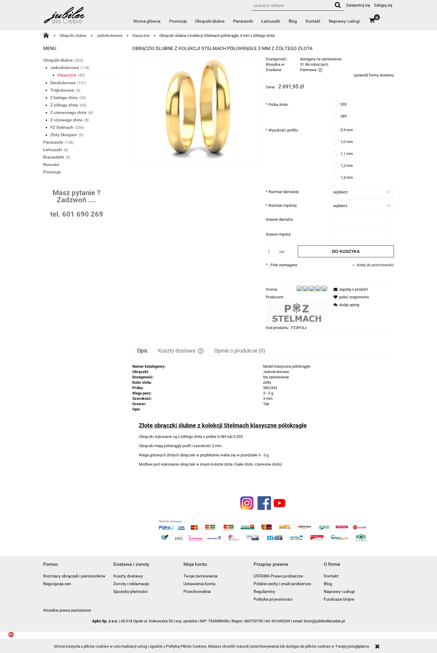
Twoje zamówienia (200, 576)
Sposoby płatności (130, 591)
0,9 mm (346, 130)
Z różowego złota (66, 120)
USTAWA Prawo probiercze (278, 576)
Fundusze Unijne (339, 599)
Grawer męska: (278, 234)
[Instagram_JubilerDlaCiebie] (247, 502)
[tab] (142, 350)
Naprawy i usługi (339, 591)
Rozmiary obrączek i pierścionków (74, 576)
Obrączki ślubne (58, 60)
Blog (328, 583)
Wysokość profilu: (282, 130)
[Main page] (47, 36)
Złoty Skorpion (63, 134)
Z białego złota (64, 97)
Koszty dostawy (128, 576)
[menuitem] (147, 21)
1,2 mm (346, 165)
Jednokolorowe (64, 67)
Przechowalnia (197, 591)
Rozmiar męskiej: (281, 205)
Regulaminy (264, 591)
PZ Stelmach (61, 127)
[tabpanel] (263, 422)
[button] (349, 289)
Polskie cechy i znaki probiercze (282, 583)
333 (343, 104)
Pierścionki (53, 142)
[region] (84, 204)
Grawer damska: (279, 219)
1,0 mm (346, 142)
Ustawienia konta (199, 583)
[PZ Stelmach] (297, 312)
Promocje (52, 172)
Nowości (51, 164)
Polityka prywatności (273, 599)
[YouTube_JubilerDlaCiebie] (279, 502)
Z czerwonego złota (68, 112)
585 (343, 116)
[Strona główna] (64, 17)
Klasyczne (66, 75)
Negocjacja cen (57, 583)
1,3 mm (346, 177)
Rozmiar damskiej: (282, 192)
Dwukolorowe (63, 82)
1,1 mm (346, 153)
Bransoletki (53, 157)
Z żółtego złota (64, 105)
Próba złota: (277, 104)
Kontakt (331, 576)
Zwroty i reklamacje (131, 583)
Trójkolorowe (62, 90)
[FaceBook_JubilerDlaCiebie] (263, 502)
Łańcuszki (52, 149)
